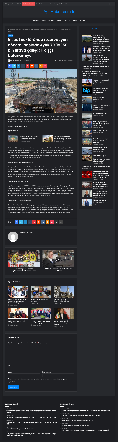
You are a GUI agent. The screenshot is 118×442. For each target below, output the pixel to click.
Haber (44, 20)
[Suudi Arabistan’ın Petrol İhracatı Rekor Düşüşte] (64, 292)
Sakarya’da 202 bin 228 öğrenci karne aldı (96, 167)
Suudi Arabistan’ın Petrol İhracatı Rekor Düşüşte (62, 300)
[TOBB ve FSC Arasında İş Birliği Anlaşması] (87, 82)
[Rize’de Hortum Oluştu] (87, 116)
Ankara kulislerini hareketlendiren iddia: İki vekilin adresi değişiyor (101, 184)
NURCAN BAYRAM (16, 60)
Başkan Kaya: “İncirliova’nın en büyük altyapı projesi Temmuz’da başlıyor (17, 301)
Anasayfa (36, 20)
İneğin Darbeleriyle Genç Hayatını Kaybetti (101, 106)
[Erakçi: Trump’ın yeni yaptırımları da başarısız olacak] (64, 313)
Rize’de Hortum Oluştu (100, 113)
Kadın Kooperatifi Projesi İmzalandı (16, 322)
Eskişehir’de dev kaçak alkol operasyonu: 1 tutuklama (100, 141)
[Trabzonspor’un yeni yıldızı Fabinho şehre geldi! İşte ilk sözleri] (87, 193)
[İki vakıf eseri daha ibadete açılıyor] (87, 202)
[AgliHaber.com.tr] (59, 11)
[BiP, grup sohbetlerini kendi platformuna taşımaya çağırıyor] (87, 90)
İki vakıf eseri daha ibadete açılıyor (99, 201)
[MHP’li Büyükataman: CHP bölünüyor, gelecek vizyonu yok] (87, 124)
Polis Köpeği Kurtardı (100, 131)
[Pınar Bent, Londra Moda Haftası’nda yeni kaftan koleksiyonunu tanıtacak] (87, 49)
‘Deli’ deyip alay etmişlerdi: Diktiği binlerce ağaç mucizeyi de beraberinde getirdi (101, 39)
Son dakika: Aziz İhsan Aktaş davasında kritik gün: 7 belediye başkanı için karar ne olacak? (101, 174)
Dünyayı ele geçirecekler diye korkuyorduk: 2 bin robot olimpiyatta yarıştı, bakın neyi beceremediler (94, 73)
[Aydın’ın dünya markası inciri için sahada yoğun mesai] (41, 313)
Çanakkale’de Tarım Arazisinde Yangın (100, 149)
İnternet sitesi (46, 372)
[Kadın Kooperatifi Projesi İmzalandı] (18, 313)
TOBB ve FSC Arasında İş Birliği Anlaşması (101, 81)
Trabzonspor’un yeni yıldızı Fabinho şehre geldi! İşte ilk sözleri (100, 193)
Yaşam (75, 20)
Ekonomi (51, 20)
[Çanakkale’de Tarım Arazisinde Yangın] (87, 150)
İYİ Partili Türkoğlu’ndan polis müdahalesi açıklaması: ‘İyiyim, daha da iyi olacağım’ (101, 159)
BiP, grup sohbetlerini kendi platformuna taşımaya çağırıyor (100, 90)
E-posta (10, 372)
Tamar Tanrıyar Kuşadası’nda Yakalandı (95, 66)
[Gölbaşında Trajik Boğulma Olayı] (87, 99)
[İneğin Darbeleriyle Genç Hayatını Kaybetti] (87, 107)
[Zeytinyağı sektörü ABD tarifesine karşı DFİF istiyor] (47, 138)
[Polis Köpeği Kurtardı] (87, 133)
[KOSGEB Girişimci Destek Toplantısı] (41, 292)
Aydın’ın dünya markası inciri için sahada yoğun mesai (40, 322)
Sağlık (59, 20)
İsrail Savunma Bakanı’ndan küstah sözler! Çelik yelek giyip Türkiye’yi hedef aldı (58, 4)
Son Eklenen (96, 29)
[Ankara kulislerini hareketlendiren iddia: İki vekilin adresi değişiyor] (87, 185)
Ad (9, 365)
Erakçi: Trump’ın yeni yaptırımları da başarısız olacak (62, 323)
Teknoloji (67, 20)
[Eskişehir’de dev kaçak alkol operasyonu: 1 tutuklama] (13, 138)
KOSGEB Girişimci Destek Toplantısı (39, 300)
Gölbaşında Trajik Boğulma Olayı (99, 98)
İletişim (82, 20)
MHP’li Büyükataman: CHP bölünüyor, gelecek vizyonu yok (101, 124)
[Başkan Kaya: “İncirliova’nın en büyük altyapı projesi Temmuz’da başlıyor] (18, 292)
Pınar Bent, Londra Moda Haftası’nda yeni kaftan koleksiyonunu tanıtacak (101, 48)
